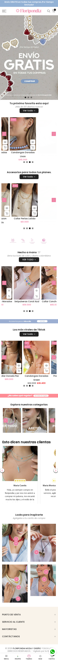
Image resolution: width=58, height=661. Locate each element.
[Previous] (4, 134)
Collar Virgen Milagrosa (44, 152)
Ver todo (28, 110)
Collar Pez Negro (18, 375)
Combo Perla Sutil (17, 218)
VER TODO (28, 259)
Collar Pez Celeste (17, 301)
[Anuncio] (29, 3)
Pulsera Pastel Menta (45, 375)
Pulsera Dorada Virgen (16, 152)
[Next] (54, 134)
